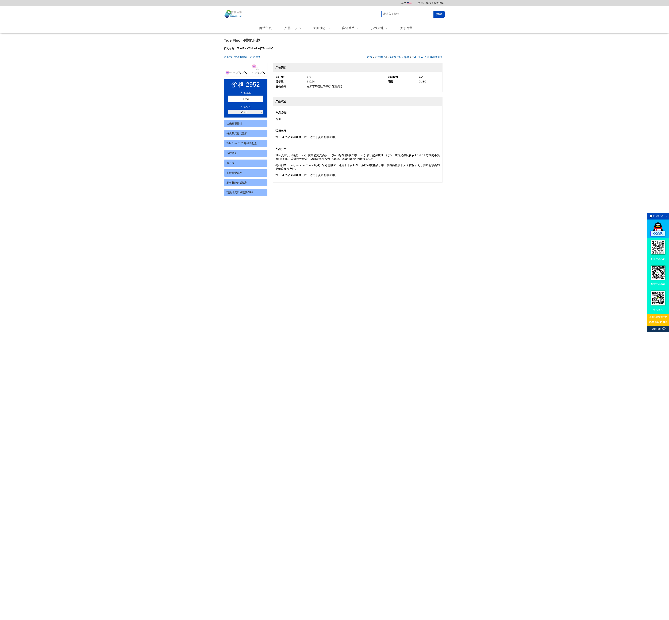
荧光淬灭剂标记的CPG (239, 192)
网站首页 (265, 28)
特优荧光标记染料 (236, 133)
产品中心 (380, 57)
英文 (403, 3)
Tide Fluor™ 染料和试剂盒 (241, 143)
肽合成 (230, 162)
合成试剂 (231, 153)
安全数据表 (240, 57)
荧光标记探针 (234, 123)
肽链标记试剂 (234, 172)
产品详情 (255, 57)
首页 (369, 57)
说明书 (228, 57)
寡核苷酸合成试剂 (236, 182)
